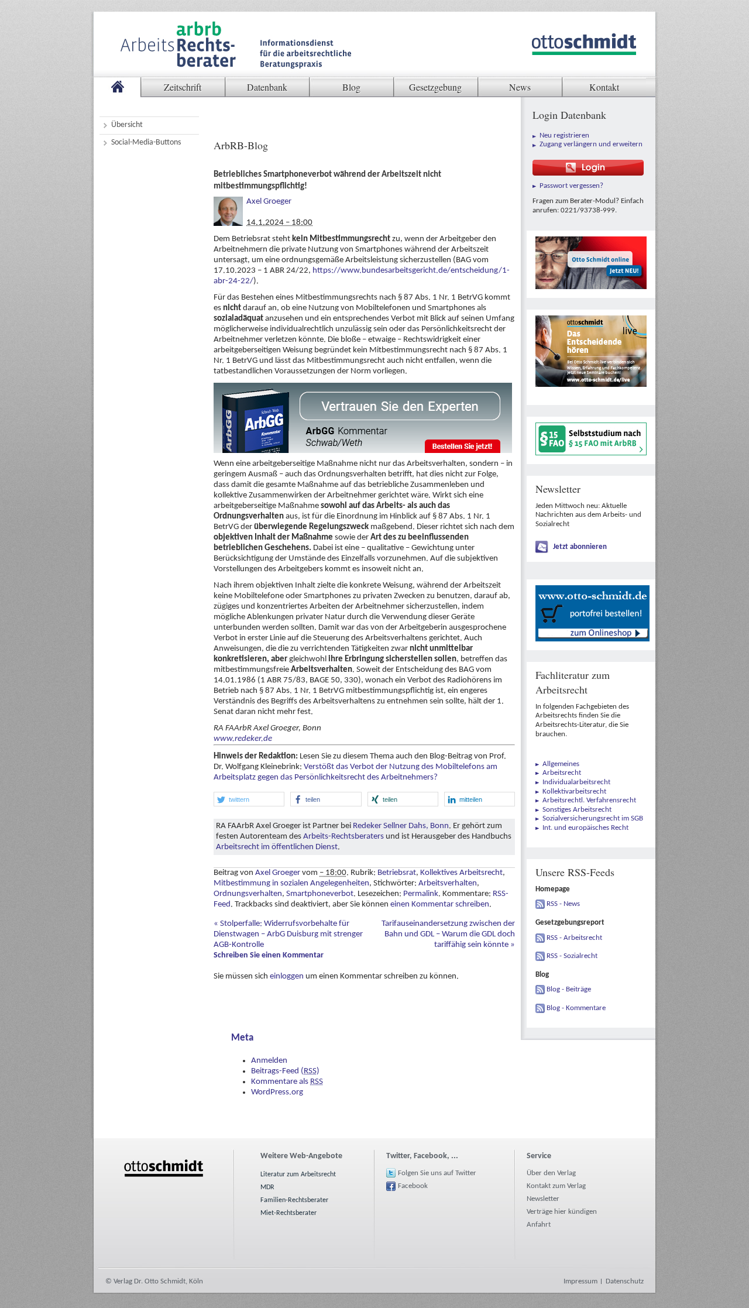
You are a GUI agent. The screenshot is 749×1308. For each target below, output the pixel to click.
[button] (249, 799)
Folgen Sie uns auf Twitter (437, 1173)
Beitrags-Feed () (285, 1071)
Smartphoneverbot (319, 894)
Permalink (420, 894)
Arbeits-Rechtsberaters (343, 836)
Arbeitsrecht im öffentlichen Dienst (277, 847)
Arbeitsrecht (561, 773)
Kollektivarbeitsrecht (574, 791)
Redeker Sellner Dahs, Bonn (401, 826)
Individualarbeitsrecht (576, 782)
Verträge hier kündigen (562, 1212)
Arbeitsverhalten (447, 883)
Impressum (580, 1281)
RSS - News (563, 904)
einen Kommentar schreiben (439, 904)
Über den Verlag (551, 1173)
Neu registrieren (564, 135)
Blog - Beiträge (569, 989)
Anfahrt (539, 1224)
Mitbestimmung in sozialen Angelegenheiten (291, 883)
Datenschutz (625, 1281)
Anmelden (269, 1060)
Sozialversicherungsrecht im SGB (592, 818)
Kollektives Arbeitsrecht (461, 872)
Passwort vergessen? (571, 186)
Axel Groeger (268, 201)
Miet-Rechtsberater (288, 1213)
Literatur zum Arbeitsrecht (298, 1174)
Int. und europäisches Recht (585, 828)
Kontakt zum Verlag (556, 1186)
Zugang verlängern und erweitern (591, 144)
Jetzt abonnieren (580, 547)
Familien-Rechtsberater (294, 1200)
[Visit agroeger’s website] (228, 201)
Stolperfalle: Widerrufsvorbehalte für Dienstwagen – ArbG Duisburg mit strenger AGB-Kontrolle (288, 934)
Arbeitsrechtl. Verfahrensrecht (589, 800)
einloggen (287, 976)
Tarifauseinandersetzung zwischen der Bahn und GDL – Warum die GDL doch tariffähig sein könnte (448, 934)
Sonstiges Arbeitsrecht (576, 809)
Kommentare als (287, 1081)
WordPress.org (277, 1092)
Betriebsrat (396, 872)
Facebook (413, 1186)
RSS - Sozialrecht (572, 956)
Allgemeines (560, 764)
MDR (267, 1187)
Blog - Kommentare (576, 1008)
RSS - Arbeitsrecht (574, 938)
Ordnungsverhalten (248, 894)
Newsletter (543, 1199)
